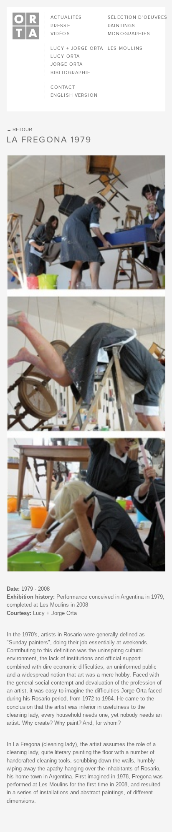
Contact (63, 87)
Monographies (129, 33)
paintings (113, 792)
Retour (22, 129)
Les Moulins (125, 48)
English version (74, 95)
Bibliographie (71, 72)
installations (54, 792)
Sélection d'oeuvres (137, 17)
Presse (60, 25)
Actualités (66, 17)
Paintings (121, 25)
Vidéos (60, 33)
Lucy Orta (65, 56)
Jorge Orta (67, 64)
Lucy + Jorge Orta (77, 48)
